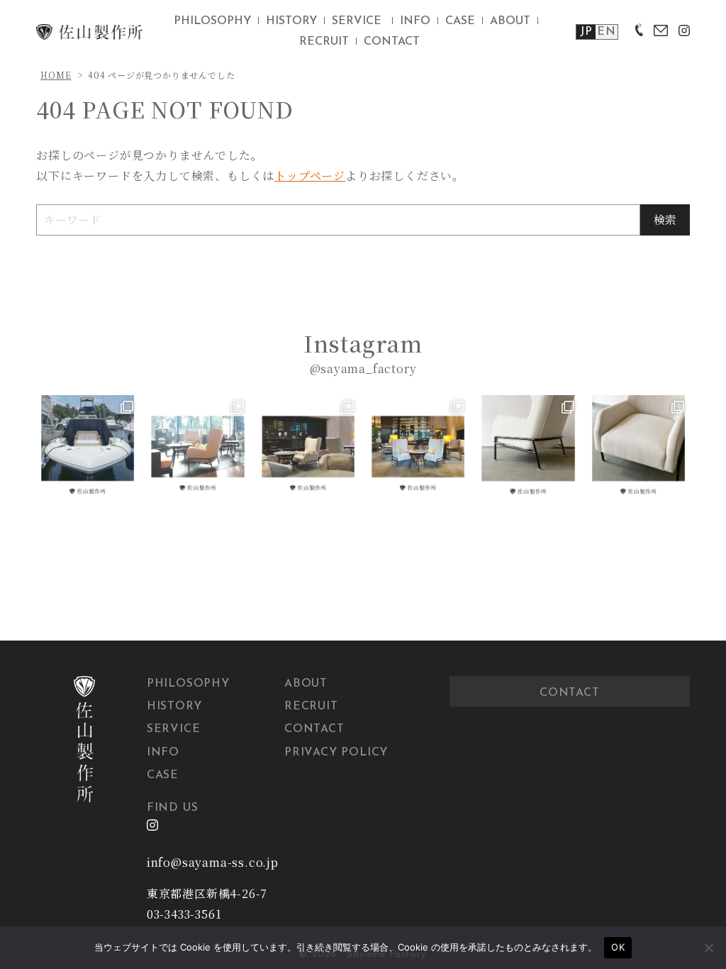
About (306, 684)
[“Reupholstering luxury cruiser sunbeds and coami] (87, 446)
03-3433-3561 (184, 914)
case (460, 21)
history (291, 21)
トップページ (309, 175)
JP (586, 32)
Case (163, 775)
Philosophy (188, 684)
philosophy (212, 21)
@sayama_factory (363, 368)
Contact (314, 729)
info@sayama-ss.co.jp (213, 862)
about (510, 21)
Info (163, 752)
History (174, 706)
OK (618, 947)
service (356, 21)
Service (174, 729)
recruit (324, 42)
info (415, 21)
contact (392, 42)
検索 (665, 219)
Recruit (311, 706)
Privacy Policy (336, 752)
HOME (55, 75)
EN (606, 32)
